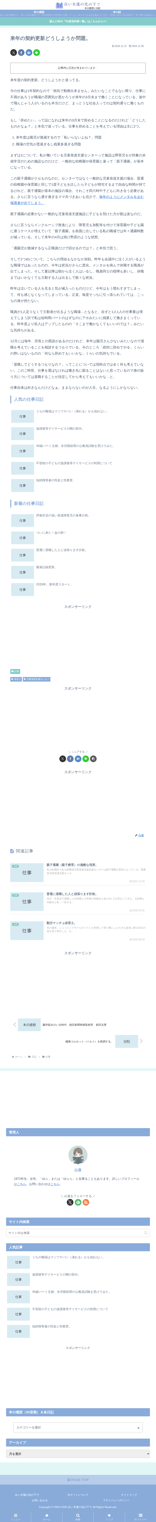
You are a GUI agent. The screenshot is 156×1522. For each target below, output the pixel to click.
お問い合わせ (40, 1500)
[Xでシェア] (13, 52)
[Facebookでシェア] (21, 52)
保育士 (17, 679)
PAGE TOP (79, 1480)
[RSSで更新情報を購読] (86, 1202)
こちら (21, 1184)
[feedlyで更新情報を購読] (78, 1202)
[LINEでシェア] (36, 52)
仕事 (16, 671)
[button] (93, 758)
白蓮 (78, 1170)
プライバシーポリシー (116, 1500)
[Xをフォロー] (70, 1202)
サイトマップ (129, 1494)
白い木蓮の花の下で (27, 1494)
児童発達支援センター (38, 679)
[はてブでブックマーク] (29, 52)
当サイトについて (78, 1494)
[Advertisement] (78, 636)
